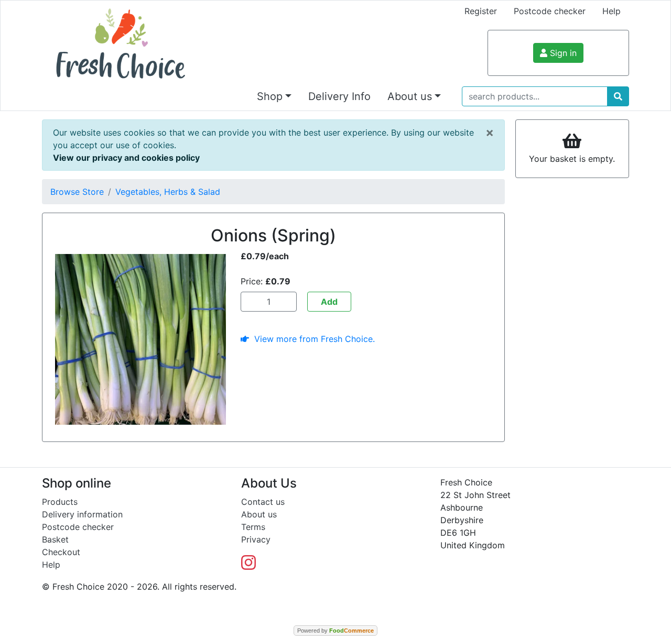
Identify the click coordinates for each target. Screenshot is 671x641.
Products (60, 501)
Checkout (61, 552)
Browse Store (77, 191)
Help (611, 11)
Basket (55, 539)
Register (480, 11)
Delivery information (82, 514)
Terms (253, 527)
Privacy (255, 539)
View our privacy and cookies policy (126, 157)
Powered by (335, 630)
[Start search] (618, 96)
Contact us (263, 501)
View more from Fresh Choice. (312, 339)
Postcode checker (550, 11)
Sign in (562, 53)
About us (259, 514)
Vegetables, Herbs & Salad (167, 191)
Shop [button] (270, 96)
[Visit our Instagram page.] (248, 565)
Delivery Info (339, 96)
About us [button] (409, 96)
